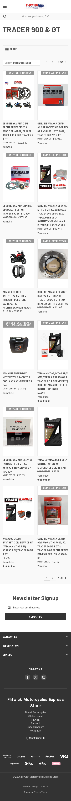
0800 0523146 (37, 737)
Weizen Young (40, 792)
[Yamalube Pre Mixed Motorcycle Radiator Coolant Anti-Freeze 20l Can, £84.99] (18, 345)
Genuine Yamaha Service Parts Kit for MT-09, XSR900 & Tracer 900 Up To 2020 (17, 465)
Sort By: (8, 63)
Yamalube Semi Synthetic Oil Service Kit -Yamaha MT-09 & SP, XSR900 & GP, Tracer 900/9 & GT (18, 546)
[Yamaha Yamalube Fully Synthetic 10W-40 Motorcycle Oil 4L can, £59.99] (53, 431)
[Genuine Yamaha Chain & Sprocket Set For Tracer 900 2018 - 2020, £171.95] (18, 177)
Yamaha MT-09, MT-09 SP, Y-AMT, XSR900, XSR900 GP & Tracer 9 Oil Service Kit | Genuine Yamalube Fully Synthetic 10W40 (52, 381)
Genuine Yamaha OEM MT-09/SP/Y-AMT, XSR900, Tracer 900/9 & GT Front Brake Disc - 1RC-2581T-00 (52, 298)
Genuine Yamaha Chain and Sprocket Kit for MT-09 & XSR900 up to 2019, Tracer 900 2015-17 (52, 129)
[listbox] (26, 63)
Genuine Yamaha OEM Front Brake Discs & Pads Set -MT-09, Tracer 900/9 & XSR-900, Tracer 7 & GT (18, 131)
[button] (35, 49)
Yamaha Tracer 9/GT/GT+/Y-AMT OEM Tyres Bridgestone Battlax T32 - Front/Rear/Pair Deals (17, 300)
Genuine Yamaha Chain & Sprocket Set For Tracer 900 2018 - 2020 (17, 209)
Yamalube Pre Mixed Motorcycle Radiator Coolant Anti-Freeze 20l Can (18, 379)
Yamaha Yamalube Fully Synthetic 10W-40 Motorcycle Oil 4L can (52, 463)
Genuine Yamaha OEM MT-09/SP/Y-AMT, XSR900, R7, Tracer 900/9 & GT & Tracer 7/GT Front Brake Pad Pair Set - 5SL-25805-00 (52, 548)
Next (61, 62)
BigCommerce (41, 786)
